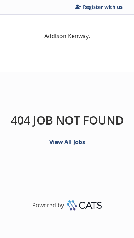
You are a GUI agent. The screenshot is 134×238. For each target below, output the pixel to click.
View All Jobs (67, 142)
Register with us (103, 7)
